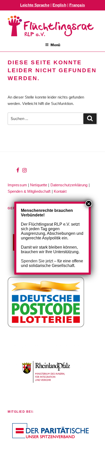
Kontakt (60, 191)
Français (77, 5)
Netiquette (38, 185)
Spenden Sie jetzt (37, 261)
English (59, 5)
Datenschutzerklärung (69, 185)
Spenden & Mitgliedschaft (29, 191)
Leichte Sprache (34, 5)
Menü (55, 45)
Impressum (17, 185)
